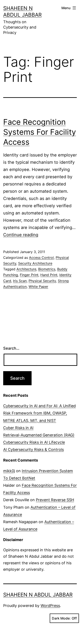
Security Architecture (35, 263)
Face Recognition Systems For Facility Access (39, 132)
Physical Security (42, 281)
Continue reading (20, 234)
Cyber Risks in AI (18, 428)
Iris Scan (20, 281)
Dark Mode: (61, 618)
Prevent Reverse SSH (55, 500)
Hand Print (48, 275)
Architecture (26, 269)
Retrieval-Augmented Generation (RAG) (38, 435)
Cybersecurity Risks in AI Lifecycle (34, 442)
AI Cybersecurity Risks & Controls (33, 449)
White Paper (38, 286)
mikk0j (9, 471)
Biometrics (46, 269)
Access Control (41, 257)
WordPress (50, 605)
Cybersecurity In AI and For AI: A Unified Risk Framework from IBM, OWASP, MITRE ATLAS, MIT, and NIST (39, 413)
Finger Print (29, 275)
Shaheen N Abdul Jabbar (38, 595)
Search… (11, 348)
